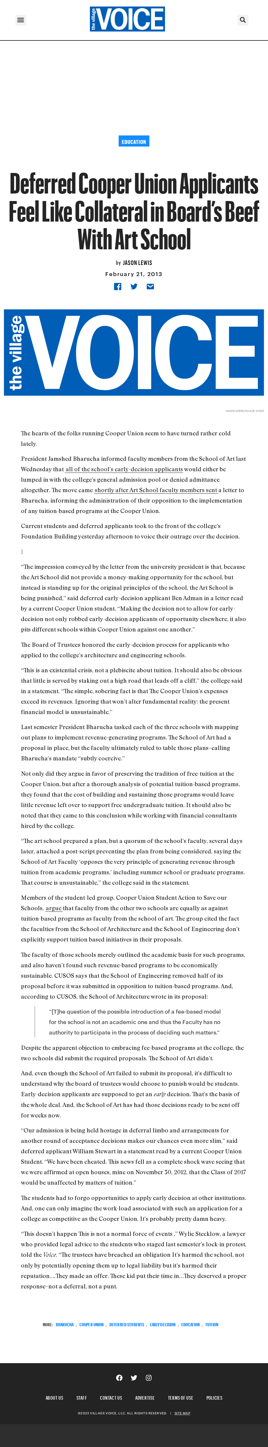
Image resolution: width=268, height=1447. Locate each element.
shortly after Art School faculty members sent (156, 489)
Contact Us (111, 1397)
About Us (54, 1397)
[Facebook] (119, 1377)
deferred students (126, 1323)
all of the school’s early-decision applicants (124, 469)
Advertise (145, 1397)
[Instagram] (148, 1377)
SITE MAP (182, 1413)
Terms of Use (180, 1397)
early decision (163, 1323)
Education (190, 1323)
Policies (215, 1397)
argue (54, 907)
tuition (211, 1323)
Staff (81, 1397)
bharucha (65, 1323)
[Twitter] (134, 1377)
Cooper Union (91, 1323)
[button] (20, 20)
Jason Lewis (137, 261)
